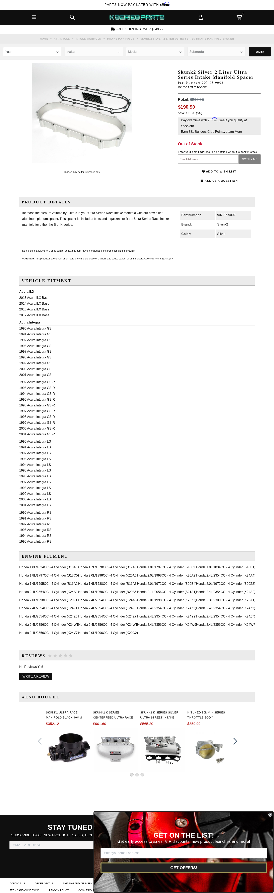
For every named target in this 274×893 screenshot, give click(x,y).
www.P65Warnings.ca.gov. (158, 258)
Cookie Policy (87, 890)
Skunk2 (222, 224)
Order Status (44, 883)
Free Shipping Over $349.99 (139, 29)
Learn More (234, 131)
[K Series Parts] (137, 17)
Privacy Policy (59, 890)
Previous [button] (40, 741)
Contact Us (17, 883)
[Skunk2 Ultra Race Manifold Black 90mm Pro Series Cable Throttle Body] (69, 750)
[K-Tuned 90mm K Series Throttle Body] (210, 750)
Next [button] (234, 741)
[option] (82, 113)
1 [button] (131, 774)
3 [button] (142, 774)
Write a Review (35, 676)
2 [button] (137, 774)
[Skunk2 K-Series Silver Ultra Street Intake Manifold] (163, 750)
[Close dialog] (270, 815)
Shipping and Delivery (77, 883)
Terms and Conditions (24, 890)
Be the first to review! (192, 87)
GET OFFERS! (183, 867)
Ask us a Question (221, 180)
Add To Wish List (220, 171)
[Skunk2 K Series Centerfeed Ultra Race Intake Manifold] (116, 750)
